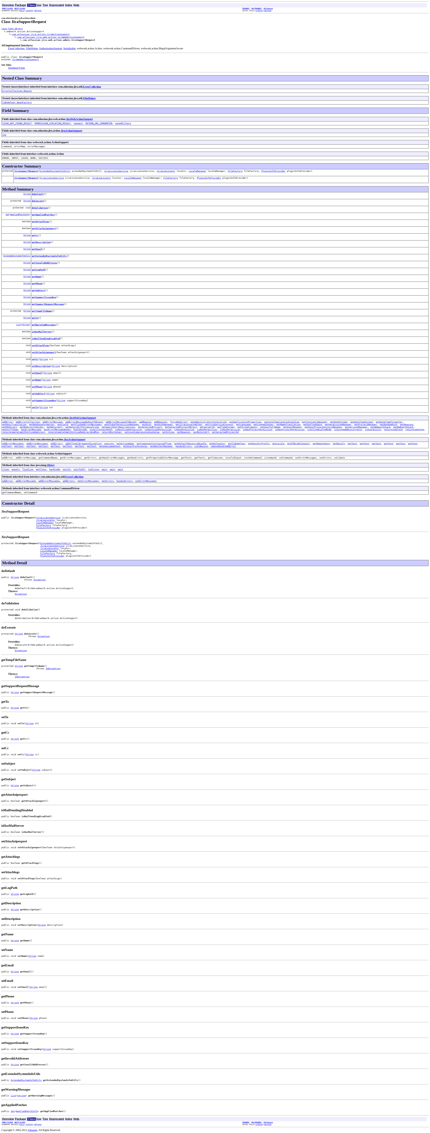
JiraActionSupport (71, 130)
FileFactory (235, 171)
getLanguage (243, 424)
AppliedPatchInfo (19, 214)
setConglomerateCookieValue (141, 432)
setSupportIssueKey (44, 400)
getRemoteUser (321, 443)
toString (93, 469)
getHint (146, 424)
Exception (40, 579)
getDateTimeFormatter (389, 422)
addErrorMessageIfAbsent (121, 422)
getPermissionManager (338, 424)
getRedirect (9, 427)
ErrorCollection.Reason (17, 91)
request (78, 123)
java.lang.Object (12, 28)
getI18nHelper (236, 443)
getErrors (108, 481)
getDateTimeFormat (361, 422)
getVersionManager (356, 427)
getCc (35, 235)
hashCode (54, 469)
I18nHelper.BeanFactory (17, 102)
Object (50, 465)
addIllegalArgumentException (83, 443)
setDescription (41, 366)
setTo (35, 407)
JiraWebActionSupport (25, 59)
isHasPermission (184, 429)
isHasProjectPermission (257, 429)
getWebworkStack (380, 427)
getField (62, 424)
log (4, 135)
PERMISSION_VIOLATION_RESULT (52, 123)
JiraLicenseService (116, 171)
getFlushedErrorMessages (86, 424)
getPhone (37, 283)
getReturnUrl (55, 427)
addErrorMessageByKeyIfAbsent (84, 422)
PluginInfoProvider (273, 171)
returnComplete (393, 429)
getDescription (41, 242)
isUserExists (373, 429)
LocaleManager (197, 171)
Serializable (69, 48)
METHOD (37, 11)
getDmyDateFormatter (42, 424)
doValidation (40, 208)
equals (16, 469)
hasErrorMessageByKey (57, 429)
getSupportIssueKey (44, 297)
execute (109, 443)
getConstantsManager (314, 422)
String (26, 194)
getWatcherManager (161, 446)
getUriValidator (247, 427)
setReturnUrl (201, 432)
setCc (35, 359)
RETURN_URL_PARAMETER (98, 123)
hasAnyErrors (184, 446)
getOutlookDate (312, 424)
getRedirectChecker (32, 427)
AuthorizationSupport (50, 48)
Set (7, 214)
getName (36, 276)
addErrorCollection (28, 422)
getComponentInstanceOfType (154, 443)
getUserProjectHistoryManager (323, 427)
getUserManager (292, 427)
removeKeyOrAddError (223, 446)
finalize (27, 469)
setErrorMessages (146, 481)
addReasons (160, 422)
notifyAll (79, 469)
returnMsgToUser (112, 432)
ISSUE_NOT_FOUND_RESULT (17, 123)
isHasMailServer (42, 331)
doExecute (38, 201)
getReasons (406, 424)
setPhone (37, 386)
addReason (145, 422)
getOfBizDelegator (298, 443)
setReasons (183, 432)
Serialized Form (16, 67)
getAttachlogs (40, 221)
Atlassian (32, 1130)
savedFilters (123, 123)
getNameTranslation (288, 424)
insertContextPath (101, 429)
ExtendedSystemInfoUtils (55, 171)
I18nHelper (32, 48)
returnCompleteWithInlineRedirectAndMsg (73, 432)
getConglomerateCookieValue (281, 422)
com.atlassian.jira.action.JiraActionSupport (41, 34)
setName (36, 380)
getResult (339, 443)
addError (7, 422)
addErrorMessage (52, 422)
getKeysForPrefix (259, 443)
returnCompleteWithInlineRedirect (23, 432)
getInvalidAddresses (44, 263)
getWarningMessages (44, 325)
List (18, 325)
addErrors (57, 443)
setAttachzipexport (44, 352)
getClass (41, 469)
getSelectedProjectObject (181, 427)
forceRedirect (179, 422)
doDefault (38, 194)
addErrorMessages (13, 443)
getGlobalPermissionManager (121, 424)
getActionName (125, 443)
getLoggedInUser (263, 424)
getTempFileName (42, 311)
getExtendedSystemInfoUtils (49, 256)
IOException (53, 668)
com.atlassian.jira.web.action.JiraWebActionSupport (50, 37)
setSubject (38, 393)
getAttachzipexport (44, 228)
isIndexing (201, 446)
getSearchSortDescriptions (118, 427)
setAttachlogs (40, 345)
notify (67, 469)
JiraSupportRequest (26, 171)
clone (5, 469)
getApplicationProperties (245, 422)
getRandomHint (388, 424)
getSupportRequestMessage (48, 304)
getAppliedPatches (43, 214)
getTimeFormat (226, 427)
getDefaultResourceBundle (190, 443)
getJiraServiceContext (219, 424)
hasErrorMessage (31, 429)
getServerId (207, 427)
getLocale (278, 443)
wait (104, 469)
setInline (168, 432)
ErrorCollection (16, 48)
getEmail (37, 249)
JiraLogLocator (166, 171)
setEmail (37, 373)
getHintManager (163, 424)
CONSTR (29, 11)
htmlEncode (80, 429)
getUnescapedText (109, 446)
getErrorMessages (88, 481)
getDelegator (217, 443)
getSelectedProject (150, 427)
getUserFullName (270, 427)
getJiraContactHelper (189, 424)
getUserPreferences (135, 446)
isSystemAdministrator (348, 429)
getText (352, 443)
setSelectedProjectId (225, 432)
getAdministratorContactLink (208, 422)
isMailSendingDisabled (46, 338)
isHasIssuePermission (128, 429)
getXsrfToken (10, 429)
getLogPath (38, 270)
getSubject (38, 290)
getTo (35, 318)
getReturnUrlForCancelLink (82, 427)
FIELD (21, 11)
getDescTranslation (14, 424)
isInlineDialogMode (319, 429)
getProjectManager (365, 424)
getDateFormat (339, 422)
